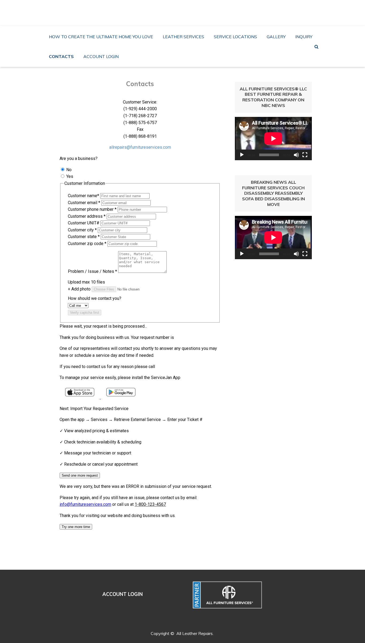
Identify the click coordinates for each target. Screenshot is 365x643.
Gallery (276, 36)
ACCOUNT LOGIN (101, 56)
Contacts (61, 56)
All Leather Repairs (184, 9)
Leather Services (183, 36)
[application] (273, 138)
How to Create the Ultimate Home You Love (101, 36)
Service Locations (235, 36)
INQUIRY (303, 36)
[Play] (241, 155)
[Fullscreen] (305, 155)
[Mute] (296, 155)
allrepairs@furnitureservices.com (140, 147)
